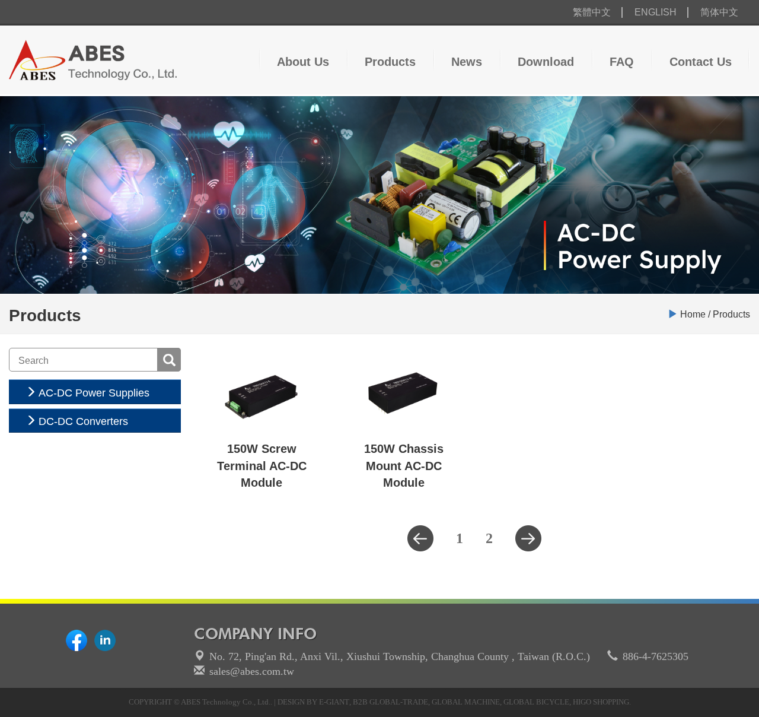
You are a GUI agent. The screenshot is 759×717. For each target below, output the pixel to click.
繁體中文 (592, 12)
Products (390, 61)
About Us (303, 61)
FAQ (622, 61)
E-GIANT (334, 701)
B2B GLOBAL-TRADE (390, 701)
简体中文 (719, 12)
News (466, 61)
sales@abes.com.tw (251, 671)
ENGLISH (655, 12)
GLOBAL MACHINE (466, 701)
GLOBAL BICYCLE (536, 701)
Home (693, 314)
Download (546, 61)
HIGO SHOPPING (601, 701)
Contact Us (700, 61)
